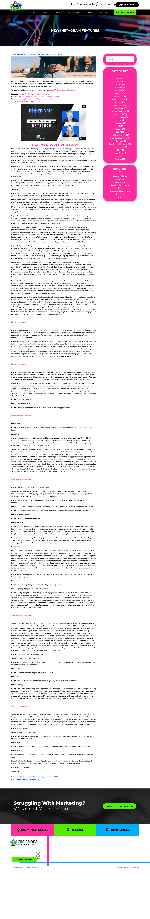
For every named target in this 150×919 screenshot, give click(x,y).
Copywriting (118, 96)
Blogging (118, 87)
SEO (117, 132)
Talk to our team (118, 806)
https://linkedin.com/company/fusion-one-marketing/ (39, 96)
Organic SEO (120, 182)
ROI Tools (120, 194)
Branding (118, 90)
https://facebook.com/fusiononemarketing (36, 94)
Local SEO (118, 105)
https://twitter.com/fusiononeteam (30, 101)
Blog (89, 12)
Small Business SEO (118, 135)
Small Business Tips (117, 138)
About (59, 12)
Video (118, 150)
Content (118, 93)
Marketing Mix (118, 114)
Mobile (118, 120)
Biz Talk (118, 84)
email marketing (118, 99)
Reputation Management (120, 191)
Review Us (121, 12)
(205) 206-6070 (128, 5)
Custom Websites (120, 176)
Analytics (118, 81)
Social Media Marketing (46, 54)
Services (45, 12)
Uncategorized (118, 147)
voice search (119, 156)
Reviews (118, 129)
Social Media (16, 54)
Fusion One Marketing (131, 867)
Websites (118, 159)
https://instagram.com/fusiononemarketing (36, 99)
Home (33, 12)
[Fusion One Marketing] (23, 842)
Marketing (118, 108)
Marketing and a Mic (29, 54)
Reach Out (105, 5)
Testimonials (74, 12)
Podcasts (118, 123)
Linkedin (118, 102)
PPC (118, 126)
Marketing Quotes (119, 117)
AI (118, 78)
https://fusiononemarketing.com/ (62, 90)
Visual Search (119, 153)
